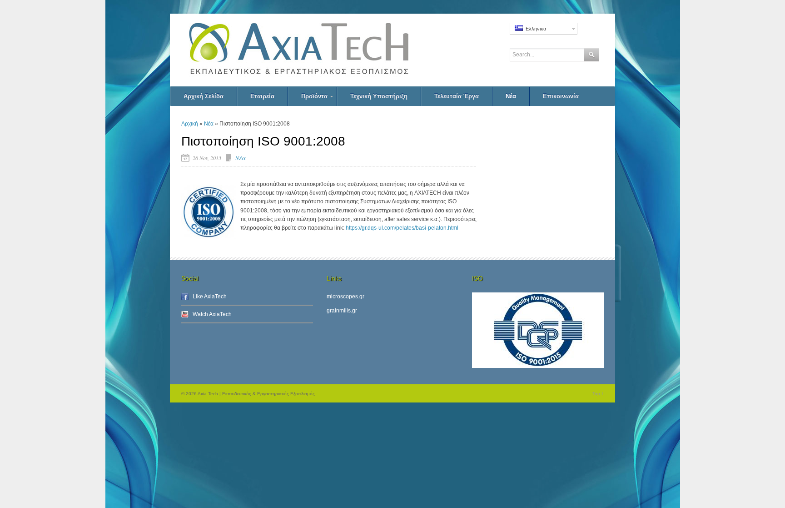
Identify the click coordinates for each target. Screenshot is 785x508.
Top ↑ (598, 393)
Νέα (209, 124)
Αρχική (189, 124)
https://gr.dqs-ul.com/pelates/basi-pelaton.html (402, 228)
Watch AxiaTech (212, 314)
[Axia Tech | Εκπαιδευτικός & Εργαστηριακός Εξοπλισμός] (319, 50)
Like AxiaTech (210, 296)
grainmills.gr (342, 310)
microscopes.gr (345, 296)
